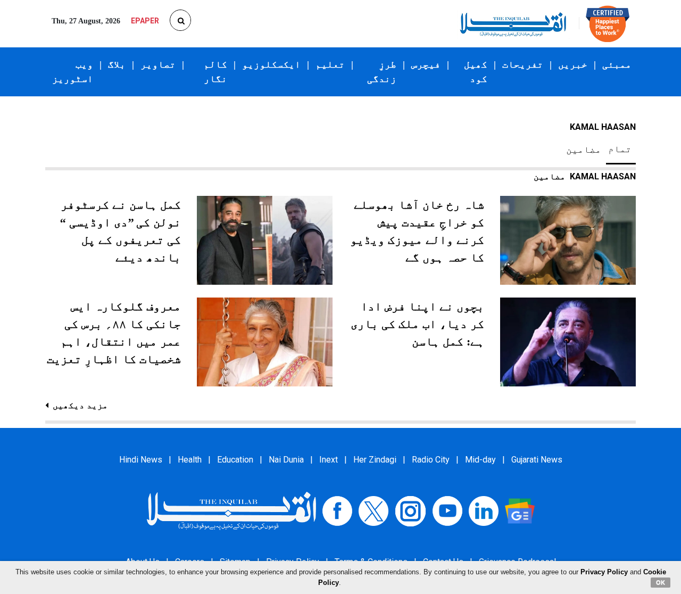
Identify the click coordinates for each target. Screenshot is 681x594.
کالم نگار (215, 71)
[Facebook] (337, 511)
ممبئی (617, 64)
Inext (328, 460)
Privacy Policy (604, 572)
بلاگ (117, 64)
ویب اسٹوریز (72, 71)
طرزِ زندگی (381, 71)
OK (660, 582)
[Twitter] (373, 511)
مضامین (583, 149)
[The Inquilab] (231, 511)
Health (190, 460)
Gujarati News (536, 460)
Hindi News (140, 460)
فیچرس (426, 64)
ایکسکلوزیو (271, 64)
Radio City (431, 460)
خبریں (572, 64)
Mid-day (480, 460)
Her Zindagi (374, 460)
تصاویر (158, 64)
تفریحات (522, 64)
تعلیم (330, 64)
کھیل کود (475, 71)
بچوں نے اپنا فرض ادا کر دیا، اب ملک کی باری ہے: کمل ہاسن (417, 324)
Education (235, 460)
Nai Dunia (286, 460)
